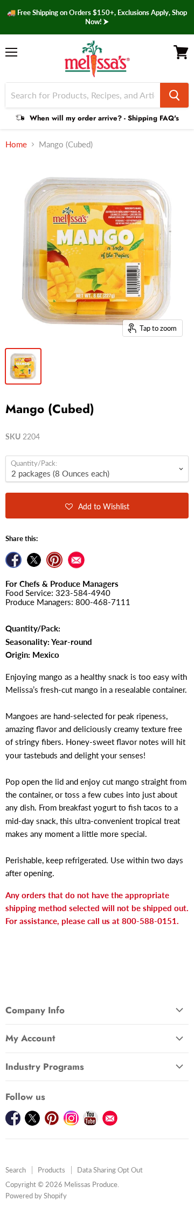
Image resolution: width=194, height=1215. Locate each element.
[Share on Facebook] (13, 560)
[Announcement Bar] (97, 17)
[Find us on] (76, 560)
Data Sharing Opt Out (110, 1170)
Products (51, 1170)
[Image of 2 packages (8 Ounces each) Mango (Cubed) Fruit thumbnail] (23, 366)
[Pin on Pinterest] (54, 560)
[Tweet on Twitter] (34, 560)
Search (15, 1170)
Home (16, 144)
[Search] (174, 95)
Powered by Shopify (36, 1195)
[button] (97, 505)
